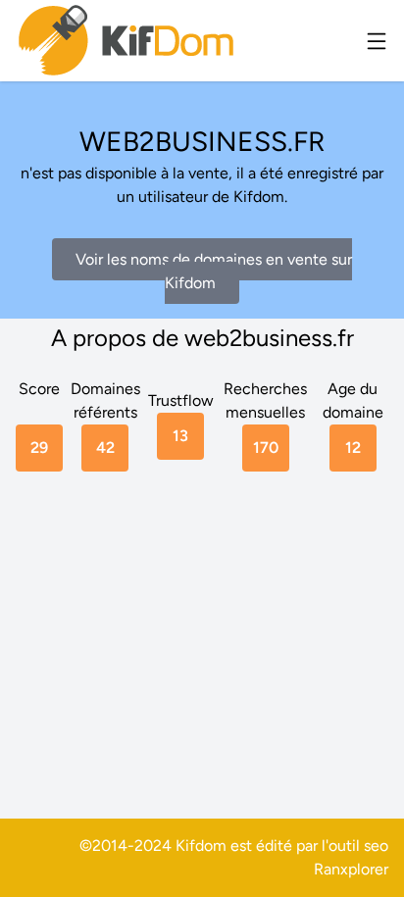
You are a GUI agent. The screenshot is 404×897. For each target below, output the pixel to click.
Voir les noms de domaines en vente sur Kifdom (214, 271)
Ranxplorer (351, 869)
